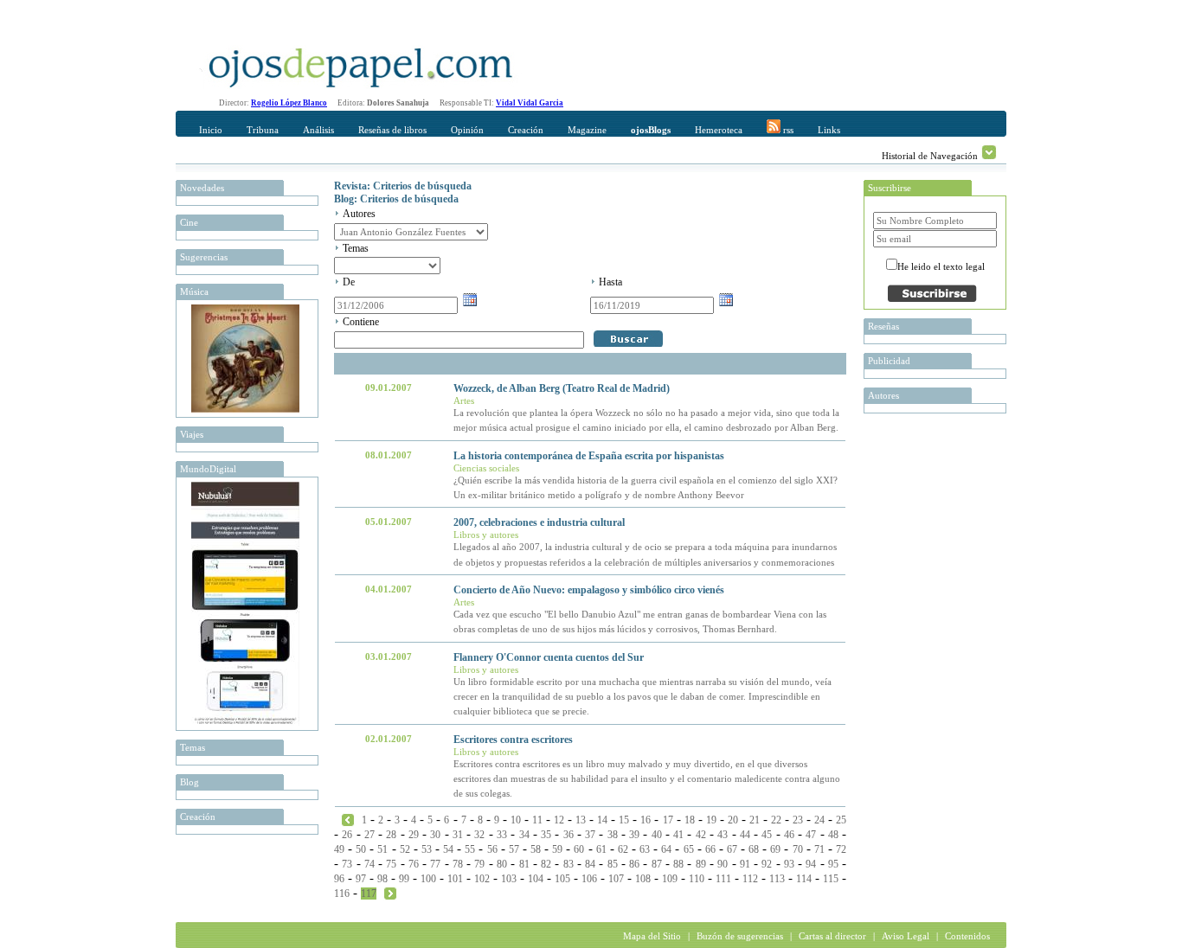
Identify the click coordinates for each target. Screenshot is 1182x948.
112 (750, 879)
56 (492, 849)
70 (798, 849)
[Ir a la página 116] (348, 819)
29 (413, 835)
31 (458, 835)
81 (524, 864)
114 (804, 879)
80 (502, 864)
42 (701, 835)
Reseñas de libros (392, 130)
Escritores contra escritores (513, 739)
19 (711, 820)
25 (841, 820)
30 (435, 835)
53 (426, 849)
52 (405, 849)
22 (776, 820)
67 (732, 849)
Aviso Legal (905, 936)
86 (634, 864)
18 (689, 820)
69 (775, 849)
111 (723, 879)
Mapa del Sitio (652, 936)
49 (339, 849)
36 (568, 835)
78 (458, 864)
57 (514, 849)
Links (829, 130)
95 (833, 864)
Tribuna (263, 130)
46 (789, 835)
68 (753, 849)
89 (701, 864)
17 (668, 820)
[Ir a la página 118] (390, 893)
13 (580, 820)
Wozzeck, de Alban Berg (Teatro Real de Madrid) (561, 388)
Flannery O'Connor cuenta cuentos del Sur (548, 657)
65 (689, 849)
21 (754, 820)
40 (657, 835)
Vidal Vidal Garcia (529, 103)
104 (535, 879)
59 (557, 849)
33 (502, 835)
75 (391, 864)
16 (645, 820)
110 (696, 879)
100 (428, 879)
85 (612, 864)
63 (644, 849)
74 (369, 864)
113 (777, 879)
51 (382, 849)
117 (368, 893)
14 (602, 820)
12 (559, 820)
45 (766, 835)
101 (455, 879)
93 (789, 864)
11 (537, 820)
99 (404, 879)
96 (339, 879)
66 (710, 849)
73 (347, 864)
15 (624, 820)
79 (479, 864)
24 (819, 820)
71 (819, 849)
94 (811, 864)
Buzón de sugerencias (740, 936)
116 (342, 893)
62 (623, 849)
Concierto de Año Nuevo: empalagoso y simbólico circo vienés (588, 590)
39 (634, 835)
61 (601, 849)
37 (590, 835)
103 (509, 879)
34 (524, 835)
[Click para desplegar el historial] (989, 152)
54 (448, 849)
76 (413, 864)
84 (590, 864)
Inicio (210, 130)
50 (361, 849)
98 (382, 879)
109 (670, 879)
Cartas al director (832, 936)
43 (722, 835)
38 (612, 835)
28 (391, 835)
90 (722, 864)
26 (347, 835)
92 (766, 864)
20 (733, 820)
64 (666, 849)
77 (435, 864)
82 (546, 864)
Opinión (467, 130)
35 (546, 835)
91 (745, 864)
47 (811, 835)
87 (657, 864)
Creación (525, 130)
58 (535, 849)
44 (745, 835)
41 (678, 835)
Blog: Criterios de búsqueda (396, 199)
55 (470, 849)
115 (830, 879)
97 (361, 879)
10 (516, 820)
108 (643, 879)
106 (589, 879)
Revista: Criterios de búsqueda (403, 186)
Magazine (587, 130)
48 (833, 835)
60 (579, 849)
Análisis (318, 130)
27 (369, 835)
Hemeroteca (718, 130)
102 (482, 879)
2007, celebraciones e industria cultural (539, 522)
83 (568, 864)
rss (787, 130)
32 (479, 835)
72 (841, 849)
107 (616, 879)
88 (678, 864)
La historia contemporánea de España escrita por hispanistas (588, 456)
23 (798, 820)
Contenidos (967, 936)
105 (562, 879)
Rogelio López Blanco (289, 103)
